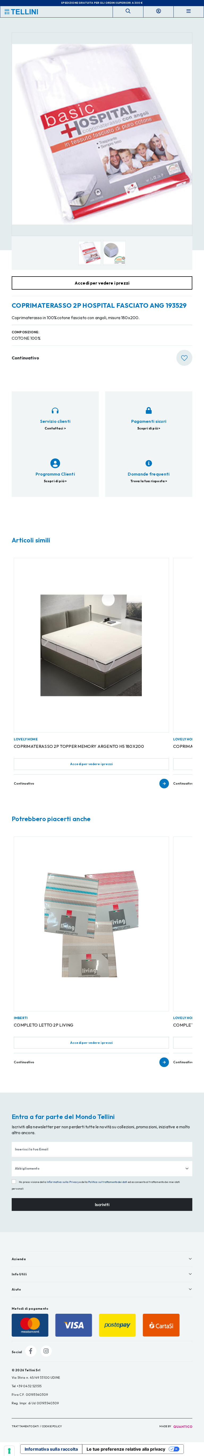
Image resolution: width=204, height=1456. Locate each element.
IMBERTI (21, 1018)
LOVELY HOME (26, 739)
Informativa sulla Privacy (63, 1182)
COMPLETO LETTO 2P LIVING (43, 1025)
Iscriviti (102, 1204)
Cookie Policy (52, 1426)
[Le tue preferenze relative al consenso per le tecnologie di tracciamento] (9, 1451)
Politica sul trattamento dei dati (107, 1182)
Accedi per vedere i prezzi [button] (102, 283)
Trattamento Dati (25, 1426)
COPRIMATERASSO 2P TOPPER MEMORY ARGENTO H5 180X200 (79, 746)
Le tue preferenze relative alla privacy (126, 1449)
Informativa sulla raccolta (51, 1449)
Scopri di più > (148, 428)
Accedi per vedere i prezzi (91, 764)
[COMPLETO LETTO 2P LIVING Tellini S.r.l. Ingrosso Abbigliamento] (91, 924)
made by (165, 1426)
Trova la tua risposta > (148, 481)
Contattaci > (55, 428)
